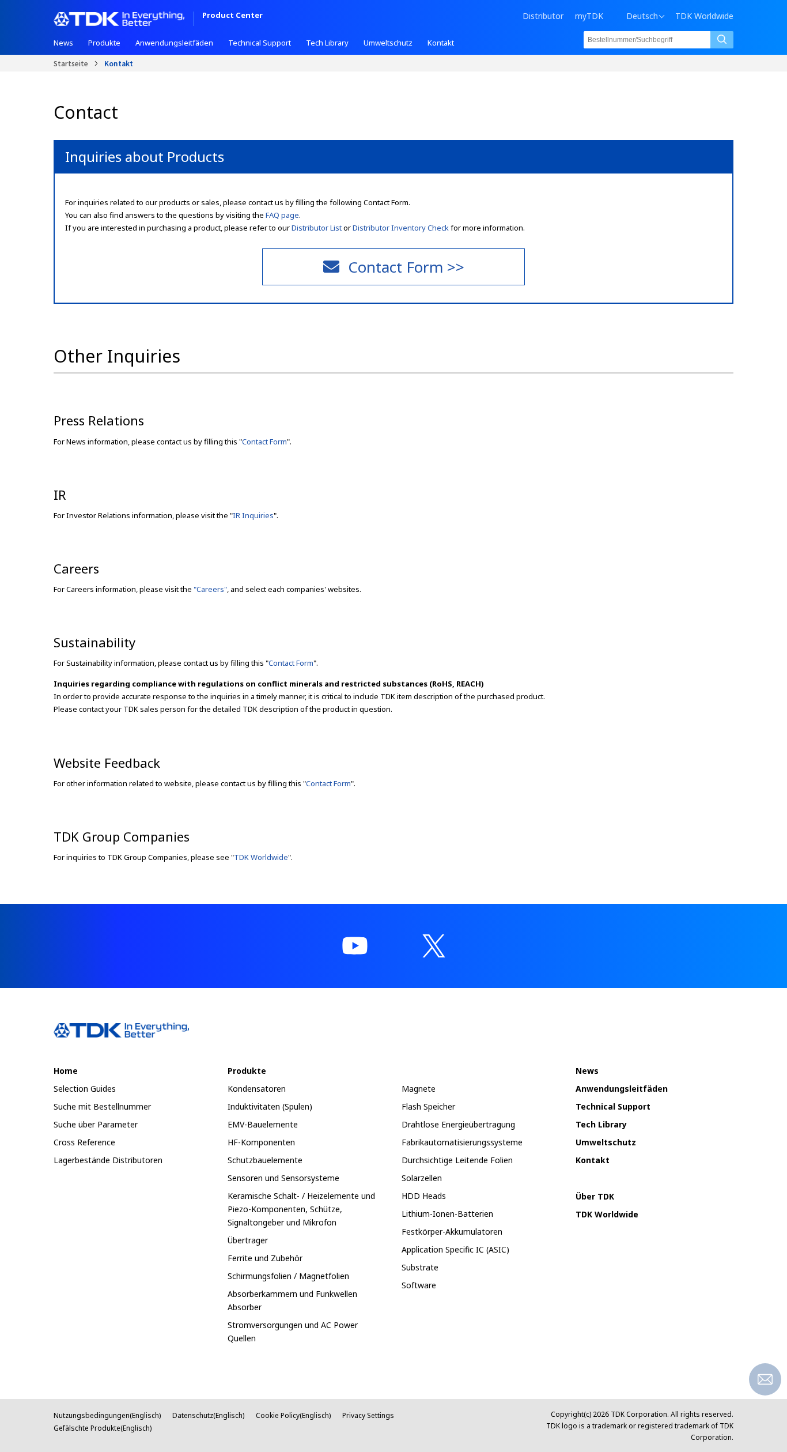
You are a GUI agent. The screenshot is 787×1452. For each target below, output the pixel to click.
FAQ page (282, 215)
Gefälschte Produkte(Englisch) (103, 1428)
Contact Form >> (406, 267)
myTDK (589, 15)
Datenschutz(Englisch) (208, 1415)
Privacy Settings (368, 1415)
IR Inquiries (253, 515)
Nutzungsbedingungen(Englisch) (107, 1415)
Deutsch (642, 16)
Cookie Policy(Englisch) (293, 1415)
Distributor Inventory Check (401, 227)
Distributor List (317, 227)
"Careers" (210, 589)
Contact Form (264, 441)
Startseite (71, 63)
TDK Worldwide (704, 16)
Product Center (232, 16)
